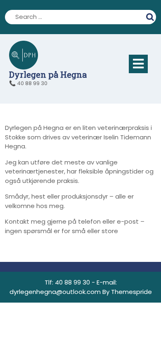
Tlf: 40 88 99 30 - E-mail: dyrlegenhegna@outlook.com (63, 287)
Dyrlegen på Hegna (48, 74)
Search (151, 16)
